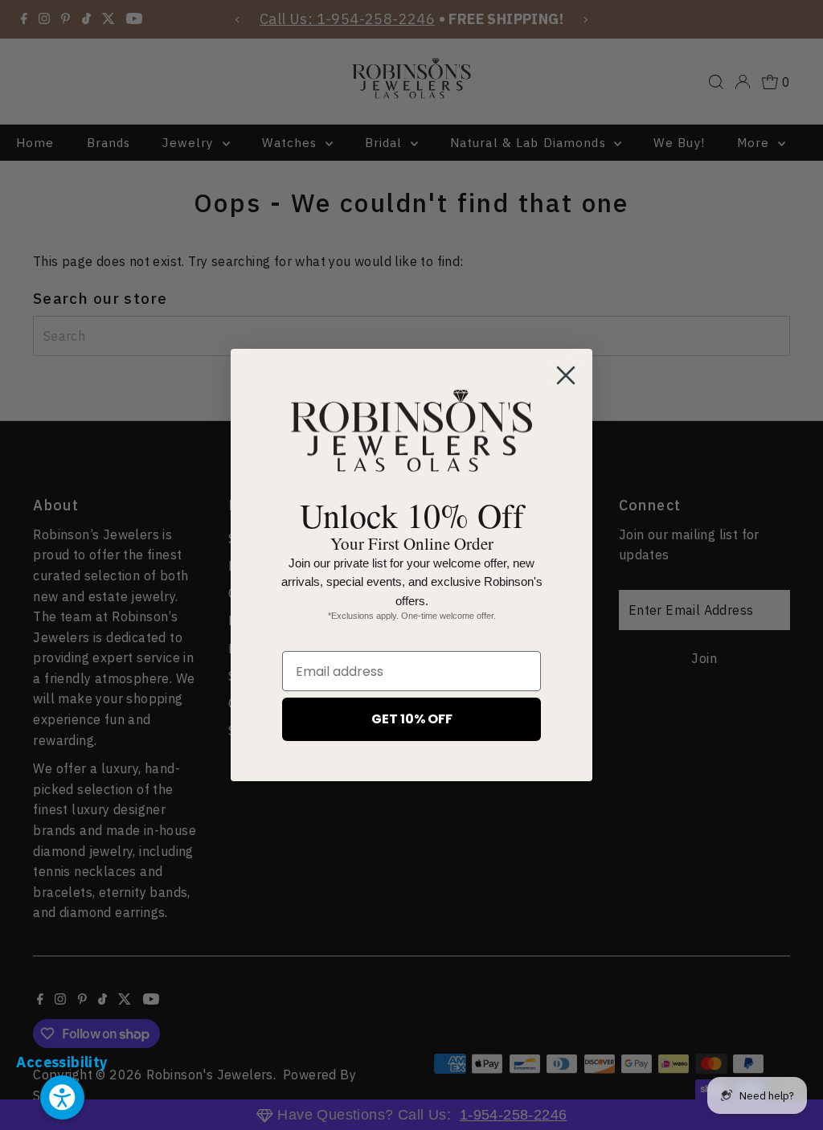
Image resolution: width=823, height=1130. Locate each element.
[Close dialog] (566, 375)
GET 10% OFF (411, 719)
